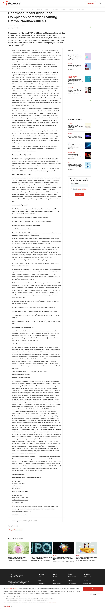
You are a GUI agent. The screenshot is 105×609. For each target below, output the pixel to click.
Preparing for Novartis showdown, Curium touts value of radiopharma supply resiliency (75, 156)
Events (39, 9)
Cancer (70, 63)
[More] (24, 9)
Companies (54, 9)
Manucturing (71, 152)
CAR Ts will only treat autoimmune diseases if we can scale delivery (75, 126)
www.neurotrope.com (23, 374)
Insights (70, 87)
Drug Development (73, 54)
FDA (69, 162)
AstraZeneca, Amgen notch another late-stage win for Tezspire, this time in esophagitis (75, 80)
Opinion (70, 123)
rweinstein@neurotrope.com (20, 500)
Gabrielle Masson (71, 59)
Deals (9, 555)
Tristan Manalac (71, 69)
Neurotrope (16, 52)
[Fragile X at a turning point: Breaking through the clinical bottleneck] (88, 90)
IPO (69, 143)
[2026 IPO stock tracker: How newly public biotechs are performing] (41, 548)
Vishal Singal (70, 129)
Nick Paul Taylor (71, 158)
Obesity (70, 133)
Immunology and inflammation (72, 77)
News (22, 9)
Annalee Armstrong (70, 561)
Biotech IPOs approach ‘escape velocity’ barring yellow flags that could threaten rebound (75, 146)
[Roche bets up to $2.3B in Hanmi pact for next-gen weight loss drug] (86, 548)
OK (93, 588)
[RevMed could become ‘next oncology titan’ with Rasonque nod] (88, 66)
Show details (7, 606)
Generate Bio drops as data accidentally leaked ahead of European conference (74, 57)
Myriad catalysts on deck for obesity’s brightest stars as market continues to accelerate (75, 136)
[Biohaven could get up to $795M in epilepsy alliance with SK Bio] (18, 548)
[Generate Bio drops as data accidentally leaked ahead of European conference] (88, 56)
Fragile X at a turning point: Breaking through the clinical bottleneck (74, 90)
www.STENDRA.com (47, 221)
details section (52, 602)
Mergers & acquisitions (15, 530)
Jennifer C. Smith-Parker (73, 93)
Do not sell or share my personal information (93, 593)
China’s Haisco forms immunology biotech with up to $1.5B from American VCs (63, 558)
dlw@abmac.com (17, 486)
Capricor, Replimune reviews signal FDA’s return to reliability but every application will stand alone (75, 166)
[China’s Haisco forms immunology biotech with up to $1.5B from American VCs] (63, 548)
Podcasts (31, 9)
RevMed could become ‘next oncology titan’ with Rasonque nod (75, 66)
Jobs (46, 9)
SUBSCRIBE (90, 3)
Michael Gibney (71, 138)
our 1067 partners (12, 588)
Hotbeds (63, 9)
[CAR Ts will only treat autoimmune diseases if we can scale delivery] (88, 126)
